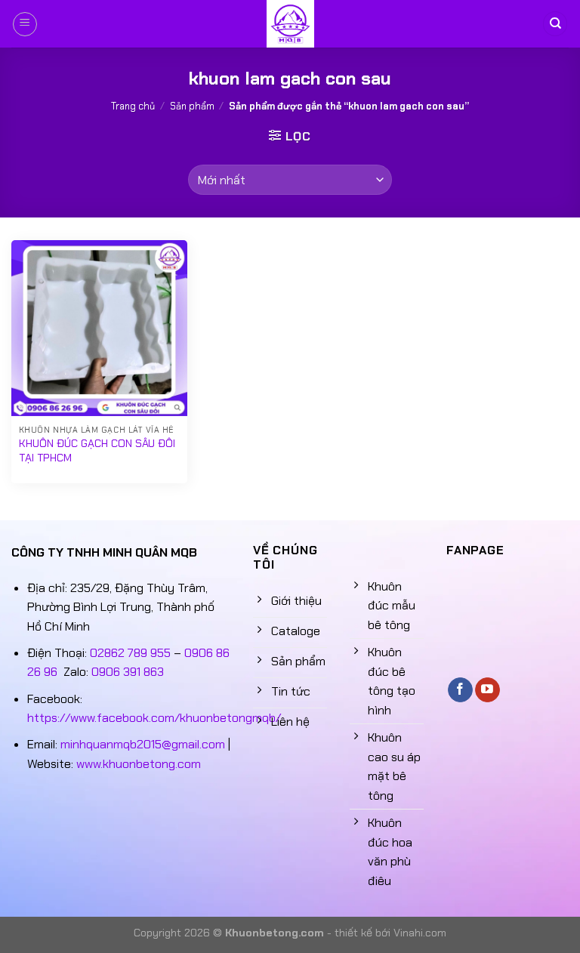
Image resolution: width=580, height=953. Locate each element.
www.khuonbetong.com (138, 764)
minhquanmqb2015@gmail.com (142, 744)
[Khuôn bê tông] (290, 24)
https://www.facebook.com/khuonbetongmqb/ (154, 718)
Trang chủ (133, 106)
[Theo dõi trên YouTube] (487, 690)
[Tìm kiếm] (555, 23)
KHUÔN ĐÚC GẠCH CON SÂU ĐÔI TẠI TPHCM (97, 450)
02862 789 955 (130, 653)
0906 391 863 (127, 672)
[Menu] (25, 24)
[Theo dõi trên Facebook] (460, 690)
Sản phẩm (192, 106)
